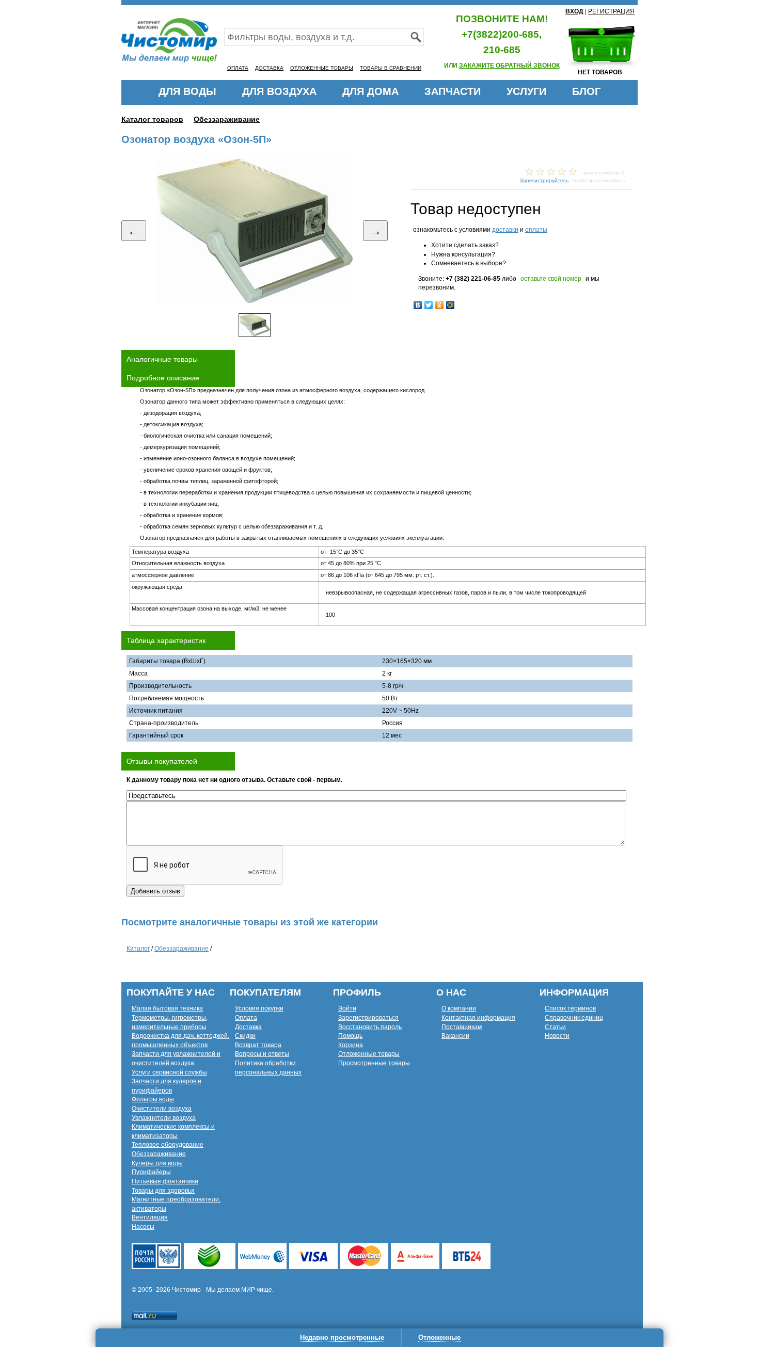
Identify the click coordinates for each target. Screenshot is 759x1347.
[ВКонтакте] (418, 305)
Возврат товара (258, 1045)
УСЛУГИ (526, 91)
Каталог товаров (152, 119)
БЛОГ (586, 91)
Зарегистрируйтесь (544, 180)
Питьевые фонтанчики (165, 1181)
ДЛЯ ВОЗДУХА (279, 91)
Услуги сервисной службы (169, 1072)
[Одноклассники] (439, 305)
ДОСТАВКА (269, 68)
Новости (557, 1035)
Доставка (248, 1027)
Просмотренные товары (374, 1063)
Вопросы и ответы (262, 1053)
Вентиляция (150, 1217)
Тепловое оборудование (167, 1144)
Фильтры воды (153, 1099)
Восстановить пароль (370, 1027)
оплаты (536, 229)
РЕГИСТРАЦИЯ (611, 11)
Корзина (350, 1045)
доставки (505, 229)
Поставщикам (461, 1027)
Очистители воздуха (162, 1108)
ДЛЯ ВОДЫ (187, 91)
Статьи (555, 1027)
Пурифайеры (151, 1172)
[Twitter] (428, 305)
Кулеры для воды (157, 1163)
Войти (347, 1008)
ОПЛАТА (237, 68)
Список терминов (570, 1008)
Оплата (246, 1017)
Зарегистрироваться (368, 1017)
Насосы (143, 1226)
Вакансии (455, 1035)
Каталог (138, 948)
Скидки (245, 1035)
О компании (458, 1008)
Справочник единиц (574, 1017)
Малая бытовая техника (167, 1008)
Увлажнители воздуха (164, 1117)
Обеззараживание (227, 119)
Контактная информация (478, 1017)
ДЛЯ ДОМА (370, 91)
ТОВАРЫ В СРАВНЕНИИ (390, 68)
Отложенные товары (369, 1053)
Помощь (350, 1035)
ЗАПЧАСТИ (452, 91)
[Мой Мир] (450, 305)
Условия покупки (259, 1008)
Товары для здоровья (163, 1190)
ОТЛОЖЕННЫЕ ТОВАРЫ (321, 68)
